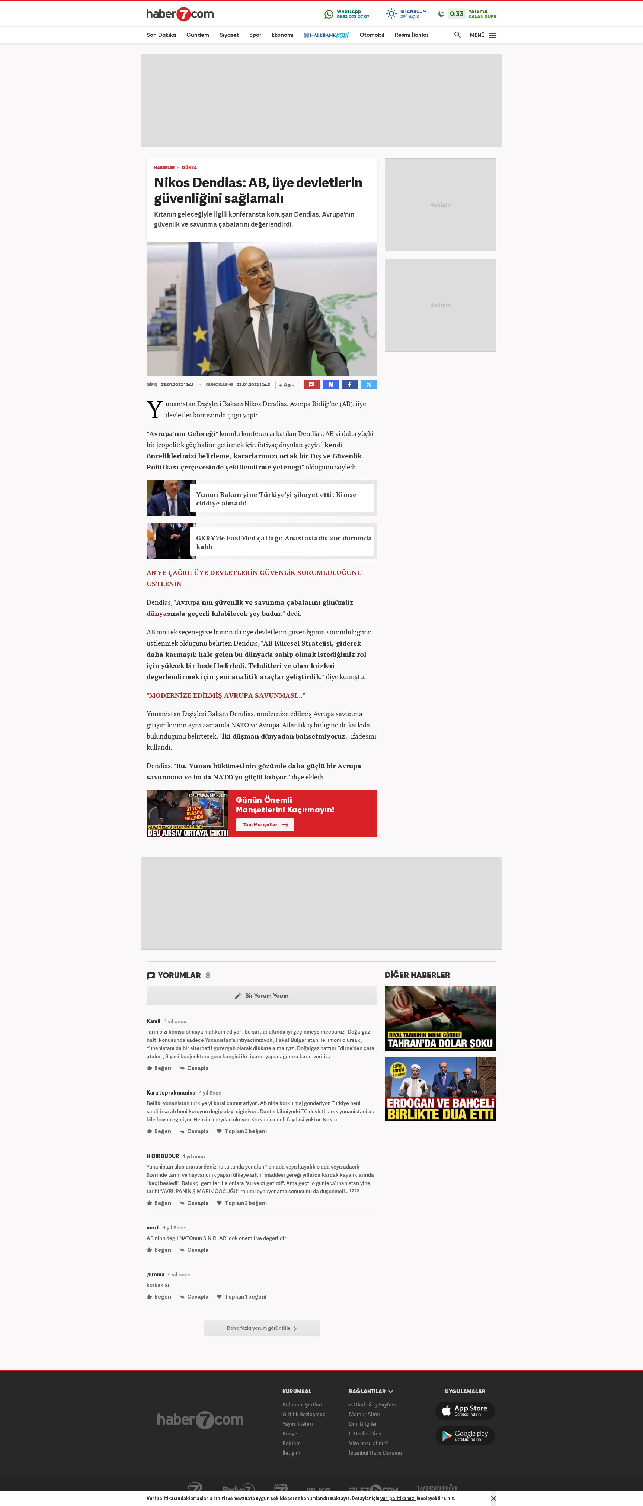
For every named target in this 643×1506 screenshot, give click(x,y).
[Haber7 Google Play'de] (465, 1435)
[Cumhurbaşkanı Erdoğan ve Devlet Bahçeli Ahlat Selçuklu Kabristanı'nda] (440, 1088)
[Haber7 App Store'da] (465, 1411)
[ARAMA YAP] (456, 35)
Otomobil (372, 35)
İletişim (291, 1452)
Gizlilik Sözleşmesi (304, 1414)
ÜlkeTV (318, 1490)
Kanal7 (195, 1490)
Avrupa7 (280, 1490)
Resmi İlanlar (411, 35)
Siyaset (229, 35)
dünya (157, 613)
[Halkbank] (326, 35)
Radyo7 (239, 1490)
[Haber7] (180, 14)
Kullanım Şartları (302, 1404)
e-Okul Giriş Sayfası (372, 1404)
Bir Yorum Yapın (266, 996)
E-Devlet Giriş (365, 1433)
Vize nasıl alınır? (368, 1443)
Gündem (197, 35)
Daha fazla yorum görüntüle (259, 1328)
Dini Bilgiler (363, 1423)
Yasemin (437, 1490)
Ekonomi (283, 35)
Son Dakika (161, 35)
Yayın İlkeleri (297, 1423)
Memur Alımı (364, 1414)
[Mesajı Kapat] (493, 1498)
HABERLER (164, 168)
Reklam (291, 1443)
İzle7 (373, 1490)
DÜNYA (189, 168)
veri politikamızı (398, 1498)
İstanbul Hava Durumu (375, 1452)
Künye (289, 1433)
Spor (255, 35)
